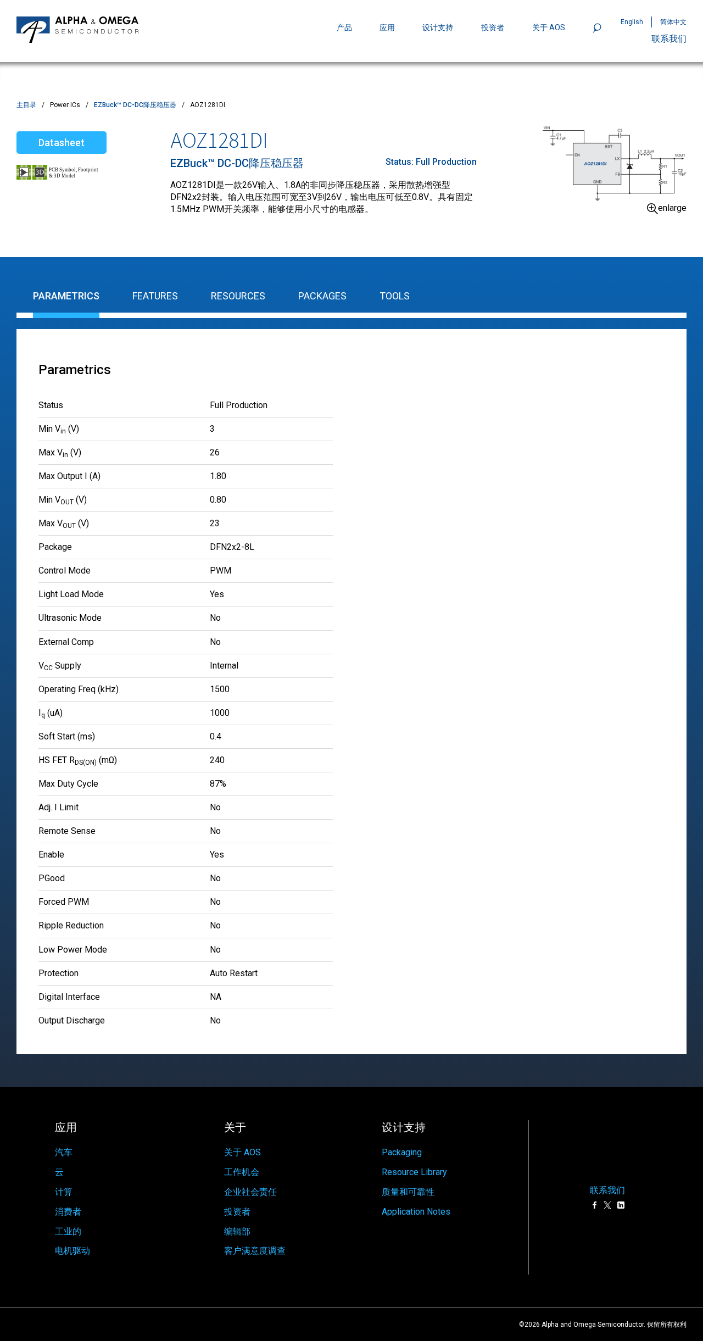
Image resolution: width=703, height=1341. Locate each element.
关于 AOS (242, 1152)
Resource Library (414, 1172)
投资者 (492, 27)
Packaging (402, 1152)
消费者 (68, 1211)
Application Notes (416, 1211)
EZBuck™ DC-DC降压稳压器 (135, 105)
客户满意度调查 (255, 1250)
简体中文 (673, 22)
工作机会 (241, 1172)
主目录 (26, 105)
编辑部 (237, 1231)
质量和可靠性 (408, 1192)
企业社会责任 (250, 1192)
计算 (63, 1192)
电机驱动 (72, 1250)
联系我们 (669, 39)
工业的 (68, 1231)
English (632, 22)
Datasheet (61, 142)
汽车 (63, 1152)
